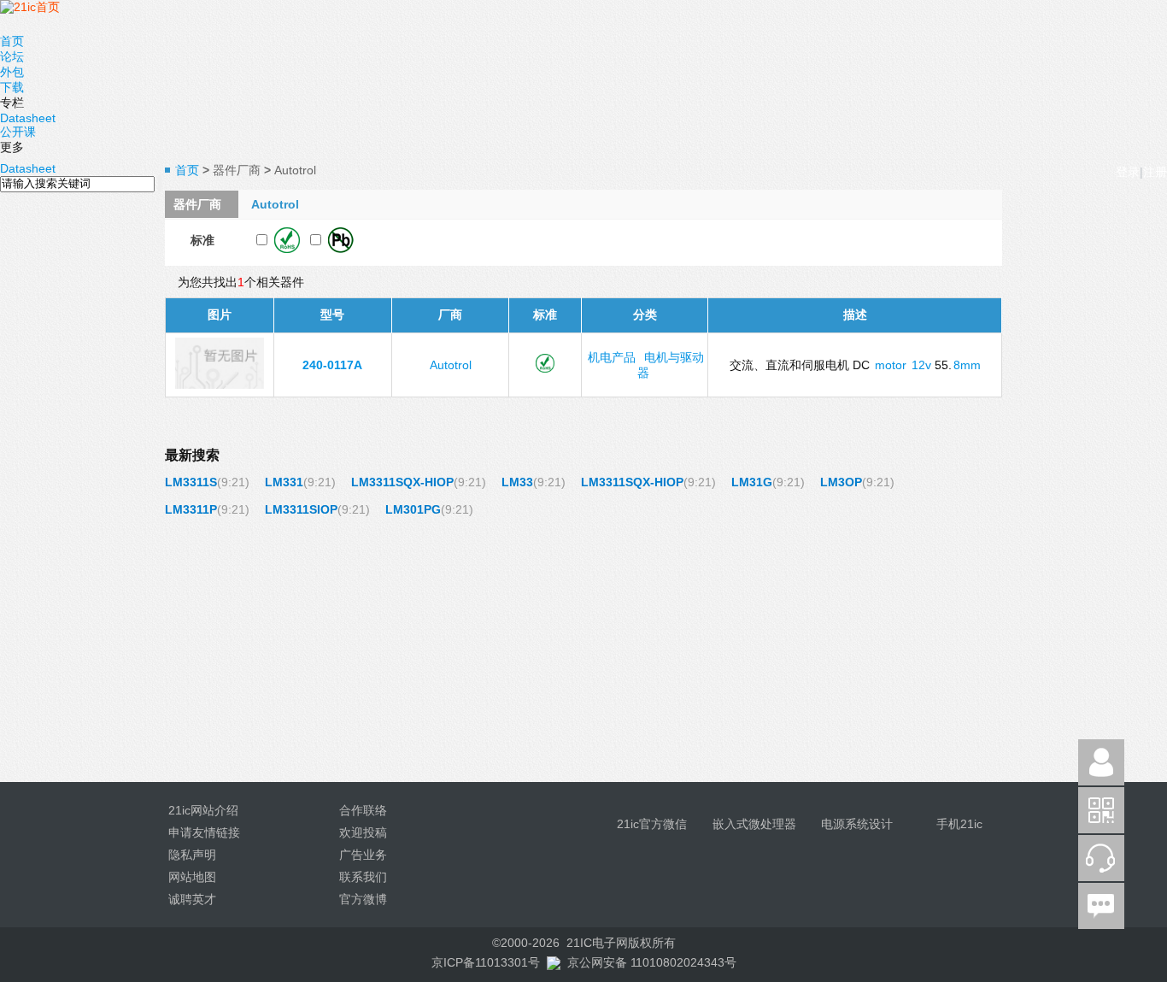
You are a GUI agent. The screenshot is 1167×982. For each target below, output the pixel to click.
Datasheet (28, 118)
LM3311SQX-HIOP (402, 482)
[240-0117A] (219, 384)
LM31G (751, 482)
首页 (12, 41)
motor (890, 365)
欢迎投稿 (363, 832)
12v (921, 365)
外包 (12, 72)
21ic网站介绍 (203, 810)
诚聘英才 (192, 899)
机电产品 (612, 357)
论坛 (12, 56)
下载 (12, 87)
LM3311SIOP (301, 509)
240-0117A (332, 365)
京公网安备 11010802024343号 (651, 962)
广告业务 (363, 854)
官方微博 (363, 899)
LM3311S (191, 482)
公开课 (18, 131)
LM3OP (841, 482)
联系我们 (363, 877)
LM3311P (191, 509)
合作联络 (363, 810)
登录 (1128, 172)
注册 (1155, 172)
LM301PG (413, 509)
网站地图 (192, 877)
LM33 (517, 482)
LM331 (284, 482)
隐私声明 (192, 854)
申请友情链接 (204, 832)
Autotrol (451, 365)
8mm (967, 365)
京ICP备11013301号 (485, 962)
